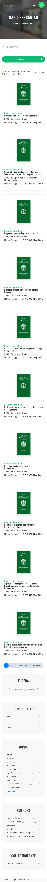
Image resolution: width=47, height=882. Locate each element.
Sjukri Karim (12, 829)
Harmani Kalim (13, 818)
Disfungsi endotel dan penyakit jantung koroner (21, 291)
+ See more (11, 791)
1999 (8, 724)
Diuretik (10, 758)
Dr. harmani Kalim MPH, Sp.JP (20, 833)
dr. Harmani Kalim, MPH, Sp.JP (20, 836)
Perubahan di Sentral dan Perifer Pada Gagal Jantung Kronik (21, 526)
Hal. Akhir (36, 665)
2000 (8, 720)
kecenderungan (13, 787)
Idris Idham (12, 825)
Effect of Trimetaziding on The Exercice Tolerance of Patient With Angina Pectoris (22, 173)
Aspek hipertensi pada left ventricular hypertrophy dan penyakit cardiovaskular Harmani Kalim (22, 586)
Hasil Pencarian (28, 23)
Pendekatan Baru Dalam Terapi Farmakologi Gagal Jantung (23, 349)
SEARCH (20, 59)
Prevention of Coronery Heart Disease (20, 115)
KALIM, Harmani (14, 822)
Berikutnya (23, 665)
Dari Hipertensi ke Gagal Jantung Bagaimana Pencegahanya (23, 408)
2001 (9, 716)
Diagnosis (11, 765)
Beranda (16, 23)
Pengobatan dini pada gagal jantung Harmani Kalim (20, 467)
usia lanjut (11, 780)
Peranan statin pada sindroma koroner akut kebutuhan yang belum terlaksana (23, 645)
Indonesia (11, 762)
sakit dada (11, 769)
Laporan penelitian (15, 863)
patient (10, 754)
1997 (9, 728)
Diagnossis (11, 776)
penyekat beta (13, 784)
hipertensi (11, 773)
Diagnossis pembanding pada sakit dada (21, 233)
